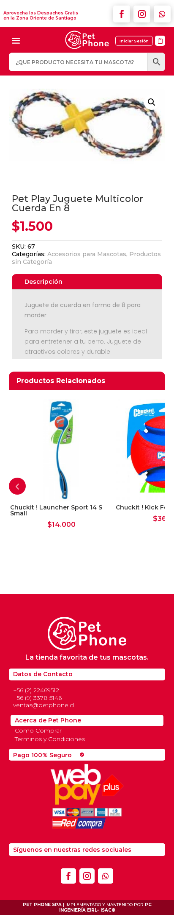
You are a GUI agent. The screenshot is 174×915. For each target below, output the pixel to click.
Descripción (43, 281)
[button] (151, 102)
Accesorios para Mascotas (86, 254)
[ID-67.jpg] (160, 49)
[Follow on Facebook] (121, 14)
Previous (17, 486)
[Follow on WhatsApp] (162, 14)
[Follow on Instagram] (141, 14)
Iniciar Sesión (134, 41)
